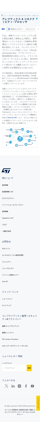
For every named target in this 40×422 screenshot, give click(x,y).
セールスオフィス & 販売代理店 (12, 255)
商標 (31, 410)
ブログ (4, 224)
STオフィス (6, 248)
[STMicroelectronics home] (7, 170)
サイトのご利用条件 (12, 410)
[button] (2, 15)
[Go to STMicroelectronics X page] (7, 386)
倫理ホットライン (8, 332)
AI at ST (5, 281)
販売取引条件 (24, 410)
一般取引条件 (6, 231)
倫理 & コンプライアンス (10, 326)
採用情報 (5, 211)
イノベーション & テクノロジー (12, 205)
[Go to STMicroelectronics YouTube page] (32, 386)
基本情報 (5, 185)
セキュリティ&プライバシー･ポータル (15, 346)
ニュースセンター (8, 268)
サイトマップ (6, 305)
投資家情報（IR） (8, 192)
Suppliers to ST (7, 218)
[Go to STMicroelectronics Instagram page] (19, 386)
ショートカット (7, 299)
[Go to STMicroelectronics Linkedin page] (13, 386)
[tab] (3, 29)
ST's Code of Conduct (10, 339)
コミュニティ (6, 262)
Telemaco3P (12, 118)
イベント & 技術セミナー (10, 275)
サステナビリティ (8, 198)
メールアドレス (7, 363)
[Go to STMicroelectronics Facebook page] (26, 386)
